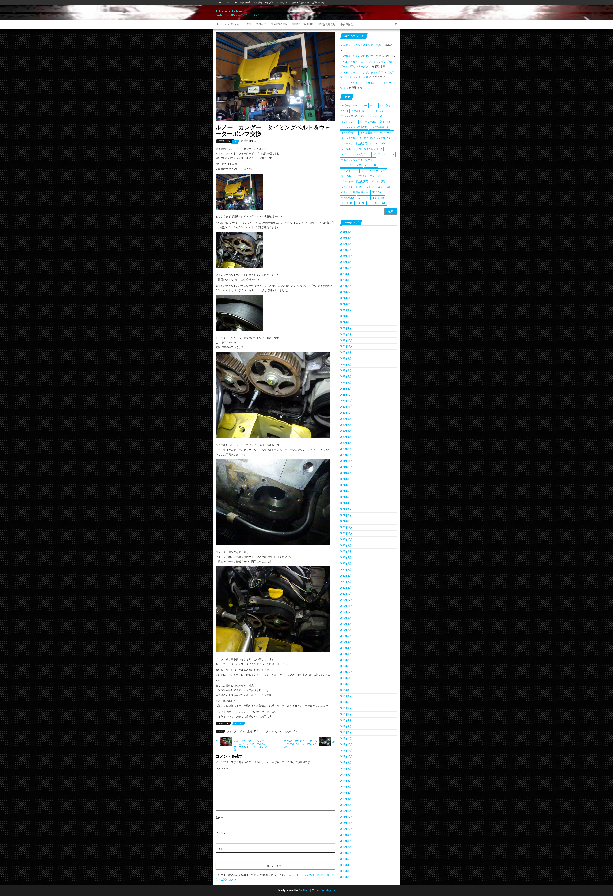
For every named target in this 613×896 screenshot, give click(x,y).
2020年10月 (346, 539)
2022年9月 (346, 418)
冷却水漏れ (361, 192)
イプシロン (349, 121)
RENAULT (238, 723)
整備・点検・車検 (300, 2)
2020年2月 (346, 587)
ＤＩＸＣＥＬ (376, 203)
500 (345, 105)
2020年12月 (346, 527)
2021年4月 (346, 503)
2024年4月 (346, 328)
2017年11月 (346, 750)
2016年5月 (346, 859)
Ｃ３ (360, 203)
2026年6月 (346, 231)
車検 (376, 192)
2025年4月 (346, 274)
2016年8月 (346, 841)
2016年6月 (346, 853)
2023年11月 (346, 346)
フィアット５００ (373, 170)
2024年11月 (346, 298)
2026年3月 (346, 237)
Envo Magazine (327, 890)
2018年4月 (346, 720)
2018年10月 (346, 684)
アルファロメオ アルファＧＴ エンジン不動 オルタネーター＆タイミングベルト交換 (250, 745)
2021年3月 (346, 509)
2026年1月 (346, 249)
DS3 (374, 105)
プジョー (378, 181)
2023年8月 (346, 358)
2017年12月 (346, 744)
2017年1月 (346, 810)
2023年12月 (346, 340)
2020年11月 (346, 533)
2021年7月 (346, 485)
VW (344, 110)
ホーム (220, 2)
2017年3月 (346, 798)
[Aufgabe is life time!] (217, 24)
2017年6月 (346, 780)
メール (220, 833)
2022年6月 (346, 430)
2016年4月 (346, 865)
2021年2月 (346, 515)
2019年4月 (346, 647)
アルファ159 (376, 110)
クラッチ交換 (351, 138)
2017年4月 (346, 792)
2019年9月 (346, 617)
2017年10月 (346, 756)
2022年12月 (346, 400)
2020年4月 (346, 575)
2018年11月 (346, 678)
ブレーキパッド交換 (354, 181)
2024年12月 (346, 292)
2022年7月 (346, 424)
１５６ (378, 197)
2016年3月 (346, 871)
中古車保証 (346, 24)
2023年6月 (346, 370)
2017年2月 (346, 804)
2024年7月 (346, 316)
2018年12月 (346, 672)
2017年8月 (346, 768)
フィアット (350, 170)
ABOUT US (232, 2)
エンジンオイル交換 (354, 127)
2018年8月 (346, 696)
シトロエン (378, 143)
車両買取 (269, 2)
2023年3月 (346, 382)
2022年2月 (346, 448)
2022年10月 (346, 412)
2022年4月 (346, 442)
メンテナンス (283, 2)
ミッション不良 (352, 186)
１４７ (363, 197)
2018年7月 (346, 702)
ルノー (297, 730)
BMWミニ (360, 105)
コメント (222, 768)
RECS (385, 105)
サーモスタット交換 (354, 143)
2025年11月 (346, 255)
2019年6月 (346, 635)
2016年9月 (346, 834)
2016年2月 (346, 877)
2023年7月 (346, 364)
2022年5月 (346, 436)
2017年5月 (346, 786)
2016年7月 (346, 846)
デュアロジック (383, 154)
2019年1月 (346, 666)
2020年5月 (346, 569)
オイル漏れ (368, 132)
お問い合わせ (318, 2)
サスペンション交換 (377, 138)
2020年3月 (346, 581)
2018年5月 (346, 714)
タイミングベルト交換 (278, 731)
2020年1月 (346, 593)
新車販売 (258, 2)
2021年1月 (346, 521)
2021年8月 (346, 479)
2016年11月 (346, 822)
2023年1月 (346, 394)
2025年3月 (346, 280)
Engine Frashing (302, 24)
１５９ (347, 203)
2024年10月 (346, 304)
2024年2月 (346, 334)
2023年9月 (346, 352)
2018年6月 (346, 708)
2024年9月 (346, 310)
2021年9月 (346, 473)
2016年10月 (346, 828)
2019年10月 (346, 611)
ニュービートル (351, 165)
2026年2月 (346, 243)
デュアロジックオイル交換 (358, 159)
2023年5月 (346, 376)
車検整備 (348, 197)
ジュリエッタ (351, 148)
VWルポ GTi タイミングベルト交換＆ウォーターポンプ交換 (300, 744)
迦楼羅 (252, 141)
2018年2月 (346, 732)
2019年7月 (346, 629)
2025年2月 (346, 286)
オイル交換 (349, 132)
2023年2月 (346, 388)
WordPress (304, 890)
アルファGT (349, 116)
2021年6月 (346, 491)
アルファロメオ (371, 116)
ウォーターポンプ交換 (239, 731)
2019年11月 (346, 605)
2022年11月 (346, 406)
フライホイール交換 (354, 176)
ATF (249, 24)
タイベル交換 (373, 148)
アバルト (358, 110)
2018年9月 (346, 690)
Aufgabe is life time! (229, 11)
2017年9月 (346, 762)
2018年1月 (346, 738)
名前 (219, 817)
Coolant (261, 24)
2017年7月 (346, 774)
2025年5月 (346, 268)
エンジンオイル (233, 24)
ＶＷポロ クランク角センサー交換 (360, 45)
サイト (219, 849)
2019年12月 (346, 599)
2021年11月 (346, 460)
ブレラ (375, 176)
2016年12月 (346, 816)
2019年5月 (346, 641)
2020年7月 (346, 557)
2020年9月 (346, 545)
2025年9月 (346, 261)
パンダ (371, 165)
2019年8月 (346, 623)
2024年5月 (346, 322)
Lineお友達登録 (327, 24)
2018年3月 (346, 726)
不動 (345, 192)
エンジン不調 (379, 127)
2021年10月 (346, 467)
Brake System (279, 24)
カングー (259, 730)
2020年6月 (346, 563)
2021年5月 (346, 497)
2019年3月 (346, 654)
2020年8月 (346, 551)
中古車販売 (245, 2)
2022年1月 (346, 455)
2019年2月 (346, 660)
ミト (370, 186)
